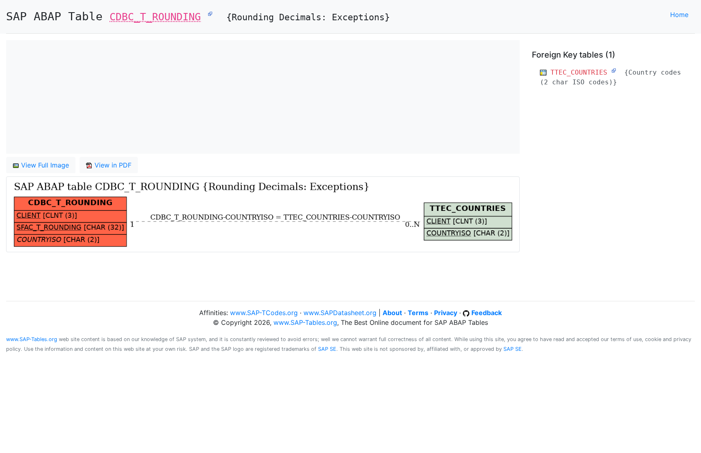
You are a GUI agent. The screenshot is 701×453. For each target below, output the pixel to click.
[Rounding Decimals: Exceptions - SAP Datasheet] (210, 13)
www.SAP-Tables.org (305, 322)
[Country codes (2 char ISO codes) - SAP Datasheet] (613, 70)
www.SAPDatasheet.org (339, 313)
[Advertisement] (249, 97)
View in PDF (111, 165)
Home (679, 15)
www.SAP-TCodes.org (264, 313)
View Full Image (44, 165)
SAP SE (327, 349)
